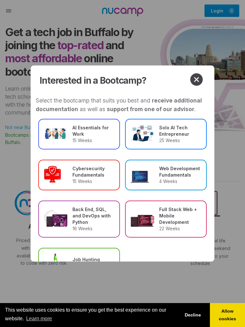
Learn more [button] (39, 318)
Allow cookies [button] (227, 314)
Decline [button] (193, 314)
